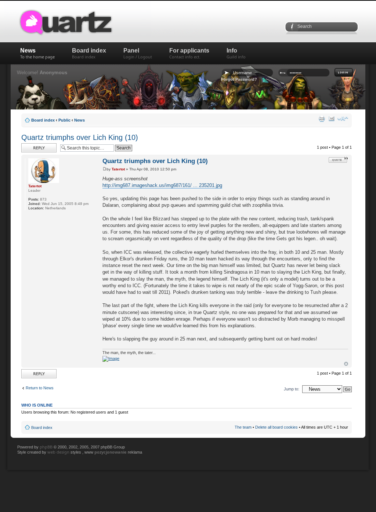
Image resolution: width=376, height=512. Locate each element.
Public (64, 120)
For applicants (189, 53)
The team (243, 427)
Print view (322, 118)
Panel (137, 53)
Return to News (40, 388)
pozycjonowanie (110, 452)
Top (346, 364)
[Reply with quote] (338, 159)
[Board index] (90, 21)
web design (58, 452)
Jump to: (291, 389)
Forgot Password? (239, 79)
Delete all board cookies (276, 427)
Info (236, 53)
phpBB (46, 447)
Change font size (342, 118)
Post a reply (32, 145)
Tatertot (118, 169)
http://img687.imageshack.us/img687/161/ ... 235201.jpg (162, 185)
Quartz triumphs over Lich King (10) (79, 137)
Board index (89, 53)
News (37, 53)
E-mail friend (332, 118)
